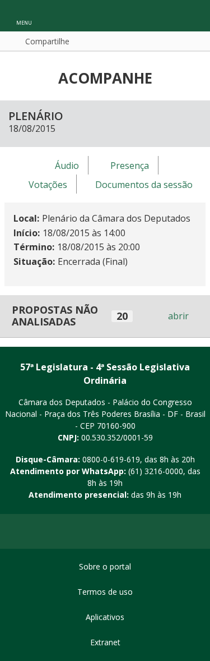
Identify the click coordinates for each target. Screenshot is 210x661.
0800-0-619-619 (111, 459)
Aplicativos (105, 617)
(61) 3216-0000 (155, 471)
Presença (129, 165)
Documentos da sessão (144, 184)
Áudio (67, 165)
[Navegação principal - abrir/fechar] (24, 15)
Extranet (105, 642)
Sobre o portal (105, 566)
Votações (48, 184)
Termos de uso (105, 591)
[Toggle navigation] (189, 16)
